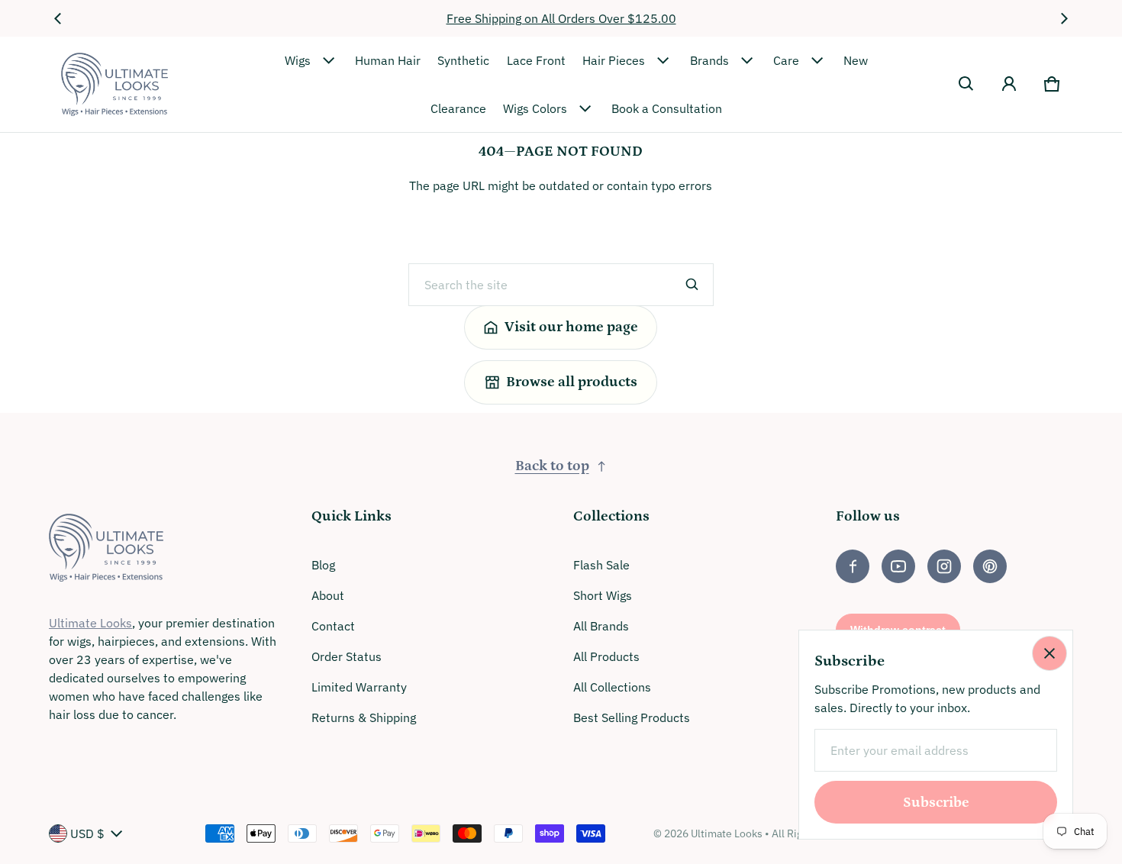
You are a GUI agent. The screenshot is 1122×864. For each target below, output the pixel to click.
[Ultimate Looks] (114, 84)
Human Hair (388, 60)
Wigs (298, 60)
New (855, 60)
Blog (323, 564)
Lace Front (536, 60)
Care (786, 60)
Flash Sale (601, 564)
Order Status (346, 656)
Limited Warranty (359, 687)
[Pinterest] (990, 566)
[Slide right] (1064, 18)
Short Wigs (602, 595)
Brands (709, 60)
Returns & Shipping (363, 717)
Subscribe (936, 803)
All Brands (601, 625)
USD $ (87, 833)
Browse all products (571, 382)
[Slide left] (58, 18)
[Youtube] (898, 566)
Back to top (552, 466)
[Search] (692, 284)
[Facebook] (852, 566)
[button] (966, 84)
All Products (606, 656)
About (327, 595)
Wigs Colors (535, 108)
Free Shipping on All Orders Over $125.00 (561, 18)
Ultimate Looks (90, 622)
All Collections (612, 687)
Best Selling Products (631, 717)
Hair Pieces (613, 60)
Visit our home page (571, 327)
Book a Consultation (666, 108)
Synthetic (463, 60)
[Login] (1009, 84)
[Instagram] (944, 566)
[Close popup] (1049, 653)
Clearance (458, 108)
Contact (333, 625)
